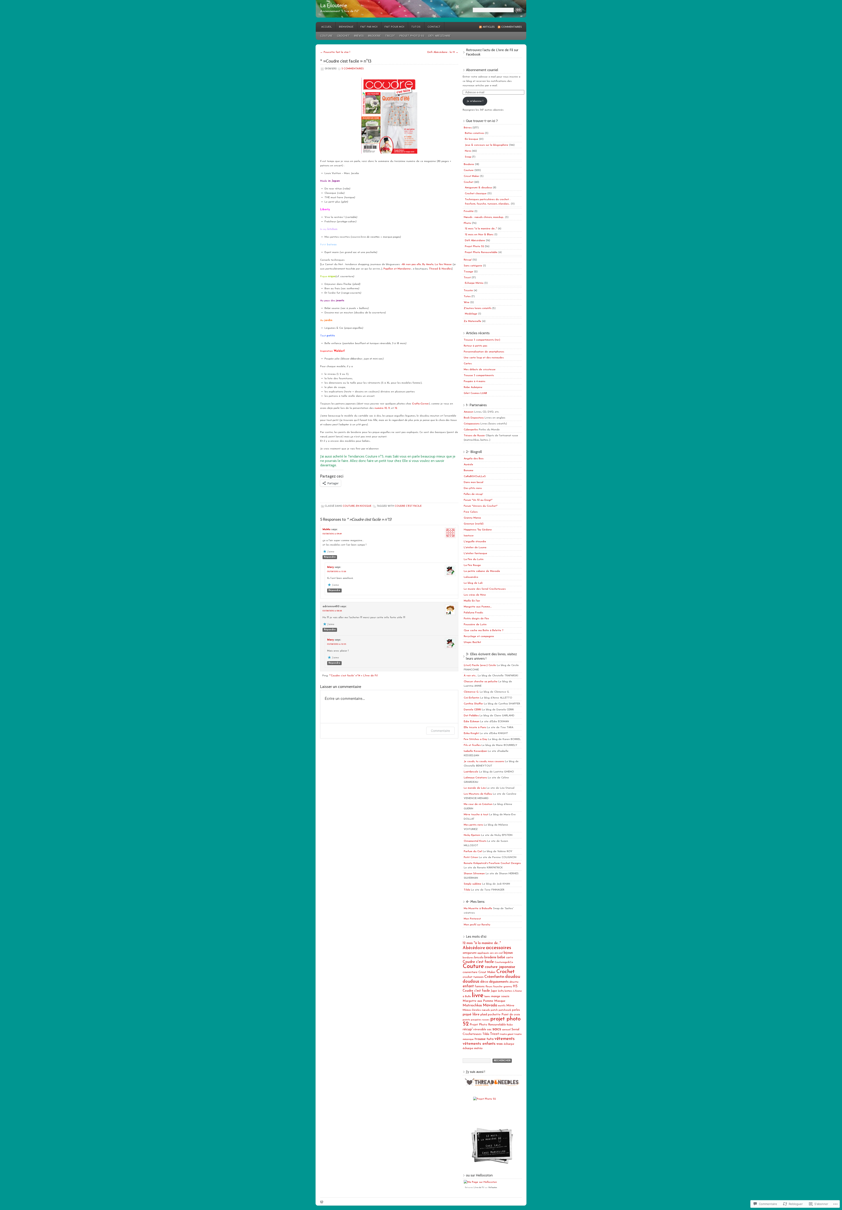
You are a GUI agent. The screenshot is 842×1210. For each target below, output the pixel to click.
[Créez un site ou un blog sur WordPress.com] (321, 1202)
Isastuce (469, 535)
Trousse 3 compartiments (479, 375)
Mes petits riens (473, 825)
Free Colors (471, 512)
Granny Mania (472, 518)
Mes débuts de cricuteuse (480, 369)
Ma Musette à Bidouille (478, 908)
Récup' (468, 260)
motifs (501, 1005)
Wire (466, 302)
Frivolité (469, 211)
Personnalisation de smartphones (484, 351)
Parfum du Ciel (473, 851)
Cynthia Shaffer (473, 703)
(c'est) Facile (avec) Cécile (480, 665)
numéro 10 (381, 408)
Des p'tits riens (473, 488)
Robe (510, 1024)
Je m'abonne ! (475, 101)
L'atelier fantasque (475, 553)
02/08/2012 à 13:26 (336, 571)
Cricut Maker (471, 176)
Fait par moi (369, 27)
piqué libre (471, 1014)
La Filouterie (333, 5)
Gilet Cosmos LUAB (475, 393)
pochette (494, 1014)
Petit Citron (471, 857)
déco (484, 982)
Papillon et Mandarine (397, 268)
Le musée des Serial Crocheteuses (485, 589)
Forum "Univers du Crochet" (481, 506)
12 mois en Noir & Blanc (479, 234)
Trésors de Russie (474, 435)
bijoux (508, 953)
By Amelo (427, 264)
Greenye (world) (473, 523)
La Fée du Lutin (473, 559)
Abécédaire (474, 948)
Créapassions (472, 423)
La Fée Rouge (472, 565)
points (466, 1019)
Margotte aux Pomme (478, 1001)
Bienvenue (346, 27)
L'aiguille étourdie (475, 541)
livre (477, 995)
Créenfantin (494, 977)
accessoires (498, 947)
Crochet (343, 36)
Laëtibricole (471, 771)
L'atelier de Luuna (475, 547)
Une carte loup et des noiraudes (484, 357)
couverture (470, 972)
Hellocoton (492, 1187)
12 (396, 408)
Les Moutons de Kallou (478, 794)
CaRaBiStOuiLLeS (475, 476)
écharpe (509, 1044)
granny (507, 986)
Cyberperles (471, 429)
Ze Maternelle (472, 321)
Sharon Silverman (474, 873)
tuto (490, 1039)
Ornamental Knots (475, 841)
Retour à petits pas (475, 346)
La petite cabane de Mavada (482, 571)
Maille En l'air (472, 601)
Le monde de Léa (475, 788)
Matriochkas (472, 1005)
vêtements (504, 1039)
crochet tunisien (473, 977)
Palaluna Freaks (473, 612)
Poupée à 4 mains (474, 381)
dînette (514, 982)
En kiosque (363, 506)
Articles (489, 27)
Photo (467, 223)
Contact (434, 27)
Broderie (374, 36)
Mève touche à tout (476, 814)
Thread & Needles (440, 268)
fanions (480, 986)
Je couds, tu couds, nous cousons (484, 761)
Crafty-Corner (420, 403)
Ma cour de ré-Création (478, 804)
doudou (512, 977)
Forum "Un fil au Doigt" (478, 500)
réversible (479, 1029)
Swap (468, 157)
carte (509, 957)
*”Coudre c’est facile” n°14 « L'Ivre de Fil (353, 675)
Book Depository (474, 417)
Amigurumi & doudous (478, 187)
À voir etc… (470, 675)
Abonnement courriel (482, 70)
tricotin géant (507, 1034)
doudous (471, 981)
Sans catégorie (473, 265)
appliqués (483, 953)
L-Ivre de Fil (479, 1187)
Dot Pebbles (471, 715)
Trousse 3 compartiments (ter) (482, 340)
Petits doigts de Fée (476, 618)
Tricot (390, 36)
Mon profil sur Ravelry (477, 924)
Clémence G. (471, 692)
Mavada (490, 1005)
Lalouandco (471, 577)
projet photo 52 (492, 1021)
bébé (501, 957)
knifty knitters (505, 991)
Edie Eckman (471, 721)
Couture (326, 36)
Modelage (471, 313)
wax (499, 1044)
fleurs (488, 986)
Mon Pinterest (472, 918)
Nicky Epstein (472, 835)
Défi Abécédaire (439, 36)
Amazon (468, 412)
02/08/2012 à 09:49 (332, 534)
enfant (468, 986)
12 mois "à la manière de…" (481, 228)
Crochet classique (476, 193)
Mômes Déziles (472, 1010)
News (468, 151)
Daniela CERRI (472, 709)
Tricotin (468, 290)
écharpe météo (473, 1048)
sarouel (506, 1029)
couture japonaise (500, 967)
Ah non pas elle (411, 264)
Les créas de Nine (475, 595)
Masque (499, 1001)
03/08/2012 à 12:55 (336, 644)
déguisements (498, 982)
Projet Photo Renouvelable (481, 252)
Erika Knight (471, 733)
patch (494, 1010)
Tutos (416, 27)
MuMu (326, 529)
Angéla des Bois (473, 458)
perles (516, 1010)
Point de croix (510, 1014)
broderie (490, 957)
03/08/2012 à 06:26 (332, 611)
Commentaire (440, 730)
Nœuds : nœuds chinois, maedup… (484, 217)
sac (489, 1029)
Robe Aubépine (473, 387)
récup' (468, 1029)
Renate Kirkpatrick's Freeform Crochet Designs (492, 863)
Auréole (468, 464)
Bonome (468, 470)
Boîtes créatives (474, 133)
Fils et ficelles (472, 745)
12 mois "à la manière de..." (482, 943)
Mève (510, 1005)
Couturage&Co (504, 962)
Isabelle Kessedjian (475, 751)
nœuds (486, 1010)
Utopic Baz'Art (472, 642)
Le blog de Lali (473, 583)
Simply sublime (472, 884)
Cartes (468, 363)
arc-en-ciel (496, 953)
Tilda (467, 890)
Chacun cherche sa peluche (481, 681)
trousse (480, 1039)
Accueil (326, 27)
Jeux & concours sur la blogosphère (486, 145)
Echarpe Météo (474, 283)
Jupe (494, 991)
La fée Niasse (443, 264)
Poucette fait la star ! (335, 52)
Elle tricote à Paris (475, 727)
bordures (468, 957)
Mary (330, 567)
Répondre (330, 557)
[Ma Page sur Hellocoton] (480, 1182)
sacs (496, 1029)
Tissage (468, 271)
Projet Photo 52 (412, 36)
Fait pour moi (394, 27)
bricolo (478, 957)
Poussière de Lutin (475, 624)
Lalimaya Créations (475, 777)
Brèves (359, 36)
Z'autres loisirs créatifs (477, 308)
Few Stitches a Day (475, 739)
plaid (483, 1014)
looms (487, 996)
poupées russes (480, 1019)
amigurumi (469, 952)
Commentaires (511, 27)
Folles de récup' (473, 494)
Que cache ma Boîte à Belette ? (483, 630)
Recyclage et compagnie (479, 636)
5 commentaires (353, 69)
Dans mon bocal (473, 482)
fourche (498, 986)
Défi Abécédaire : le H (442, 52)
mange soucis (500, 996)
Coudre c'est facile (408, 506)
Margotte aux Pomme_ (478, 606)
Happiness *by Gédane (478, 529)
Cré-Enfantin (471, 698)
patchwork (505, 1010)
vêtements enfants (479, 1044)
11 (389, 408)
